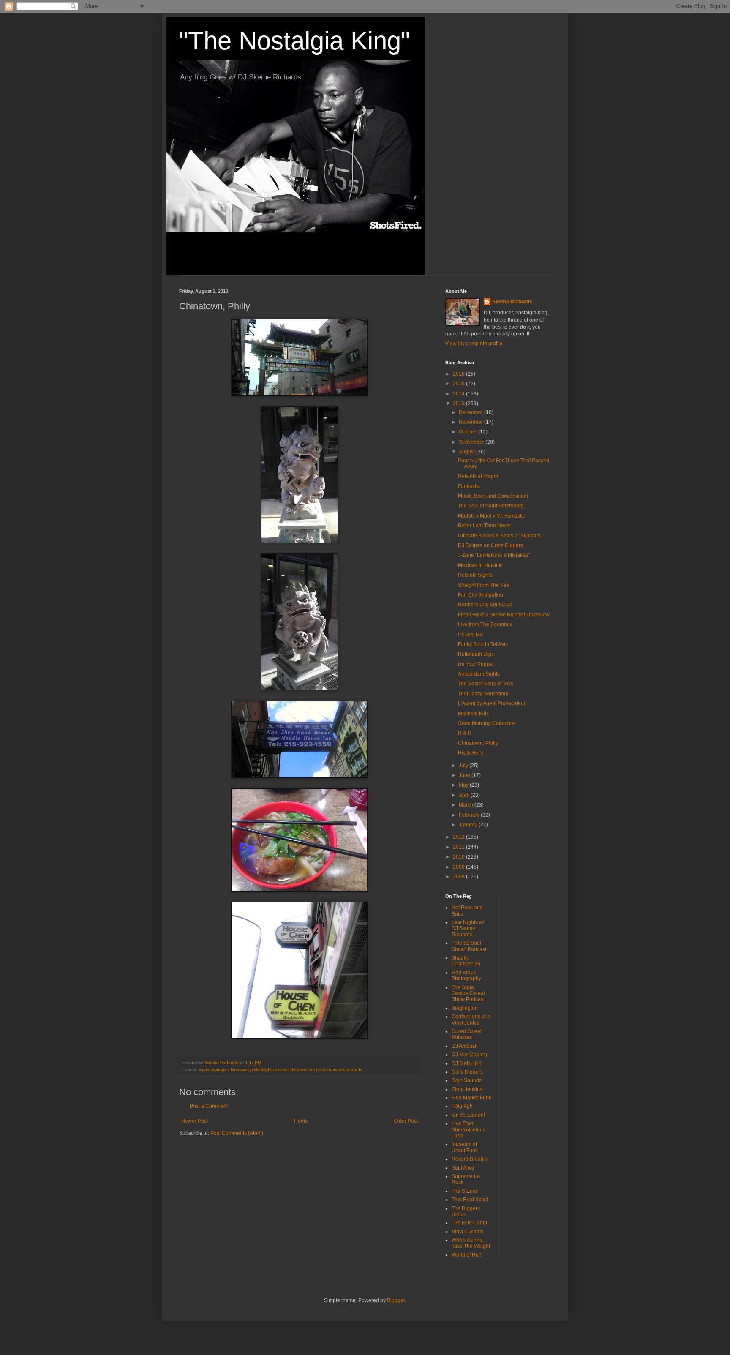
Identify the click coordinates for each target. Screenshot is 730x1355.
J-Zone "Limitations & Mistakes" (494, 555)
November (471, 422)
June (465, 775)
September (472, 442)
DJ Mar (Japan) (469, 1055)
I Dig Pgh (462, 1106)
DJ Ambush (465, 1046)
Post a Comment (209, 1106)
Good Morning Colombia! (487, 723)
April (465, 795)
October (468, 432)
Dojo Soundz (467, 1080)
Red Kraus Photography (466, 975)
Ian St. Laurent (468, 1115)
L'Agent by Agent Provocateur (492, 703)
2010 (459, 857)
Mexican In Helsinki (480, 565)
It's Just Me (470, 635)
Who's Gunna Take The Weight (471, 1243)
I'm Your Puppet (476, 664)
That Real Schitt (470, 1199)
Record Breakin (470, 1159)
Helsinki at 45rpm (478, 476)
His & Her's (470, 753)
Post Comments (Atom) (236, 1133)
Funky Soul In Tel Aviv (483, 644)
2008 (459, 877)
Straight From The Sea (483, 585)
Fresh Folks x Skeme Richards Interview (504, 615)
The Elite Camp (469, 1223)
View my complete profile (474, 343)
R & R (464, 733)
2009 (459, 867)
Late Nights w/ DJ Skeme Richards (468, 928)
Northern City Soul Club (485, 605)
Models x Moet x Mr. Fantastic (491, 516)
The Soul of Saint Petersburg (491, 506)
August (467, 452)
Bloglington (465, 1008)
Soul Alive (463, 1168)
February (470, 815)
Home (301, 1121)
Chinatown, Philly (478, 743)
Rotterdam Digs (476, 654)
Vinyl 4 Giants (467, 1232)
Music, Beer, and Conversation (493, 496)
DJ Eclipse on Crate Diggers (490, 545)
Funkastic (469, 486)
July (464, 766)
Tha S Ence (465, 1191)
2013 (459, 403)
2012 (459, 837)
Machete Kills (473, 714)
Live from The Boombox (485, 624)
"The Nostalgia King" (294, 41)
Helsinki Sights (475, 575)
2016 (459, 374)
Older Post (406, 1121)
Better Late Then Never (484, 526)
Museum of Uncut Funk (465, 1147)
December (471, 412)
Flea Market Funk (471, 1098)
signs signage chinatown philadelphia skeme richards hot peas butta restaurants (280, 1069)
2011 (459, 847)
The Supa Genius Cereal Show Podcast (468, 993)
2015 (459, 384)
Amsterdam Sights (479, 674)
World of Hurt (467, 1255)
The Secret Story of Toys (485, 684)
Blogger (396, 1300)
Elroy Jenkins (467, 1089)
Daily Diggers (467, 1072)
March (466, 805)
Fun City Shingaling (480, 595)
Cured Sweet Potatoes (467, 1034)
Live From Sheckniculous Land (468, 1130)
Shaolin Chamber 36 (466, 961)
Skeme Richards (512, 302)
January (469, 825)
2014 (459, 394)
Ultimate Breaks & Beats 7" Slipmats (499, 536)
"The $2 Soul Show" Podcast (469, 946)
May (464, 785)
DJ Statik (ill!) (467, 1063)
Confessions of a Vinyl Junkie (471, 1019)
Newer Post (194, 1121)
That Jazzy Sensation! (483, 694)
